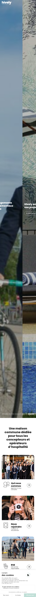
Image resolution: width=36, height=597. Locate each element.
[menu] (33, 3)
